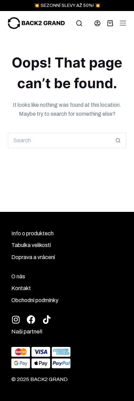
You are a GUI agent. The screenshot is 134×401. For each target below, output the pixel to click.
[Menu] (123, 23)
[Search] (79, 23)
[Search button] (118, 140)
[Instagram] (15, 319)
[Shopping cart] (110, 23)
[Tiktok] (46, 319)
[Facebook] (31, 319)
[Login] (97, 23)
